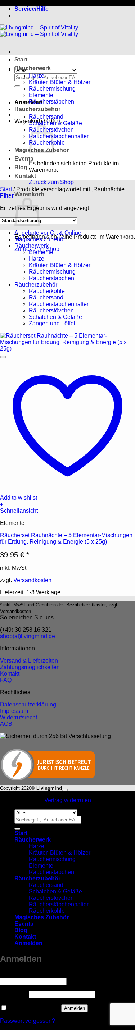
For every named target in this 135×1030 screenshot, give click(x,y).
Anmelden (74, 1008)
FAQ (6, 680)
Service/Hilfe (31, 9)
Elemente (41, 95)
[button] (28, 102)
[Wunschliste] (3, 357)
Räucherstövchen (51, 310)
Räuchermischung (52, 89)
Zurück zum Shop (51, 182)
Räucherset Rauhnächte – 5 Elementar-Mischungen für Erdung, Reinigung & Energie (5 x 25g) (66, 538)
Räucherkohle (47, 291)
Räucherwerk (32, 68)
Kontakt (25, 176)
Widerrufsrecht (18, 717)
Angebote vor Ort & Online (47, 233)
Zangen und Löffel (52, 323)
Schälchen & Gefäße (55, 123)
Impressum (14, 711)
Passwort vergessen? (27, 1021)
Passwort (13, 994)
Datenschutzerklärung (28, 704)
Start (20, 59)
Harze (36, 76)
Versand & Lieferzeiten (29, 661)
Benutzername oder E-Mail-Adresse (47, 974)
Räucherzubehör (37, 109)
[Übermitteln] (17, 86)
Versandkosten (32, 580)
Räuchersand (46, 117)
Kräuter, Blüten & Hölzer (59, 82)
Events (23, 159)
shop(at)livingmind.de (27, 636)
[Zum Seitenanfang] (65, 790)
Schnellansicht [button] (19, 511)
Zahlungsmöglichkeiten (30, 667)
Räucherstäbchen (51, 102)
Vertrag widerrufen (67, 800)
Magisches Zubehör (39, 239)
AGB (6, 724)
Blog (20, 167)
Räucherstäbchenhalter (59, 136)
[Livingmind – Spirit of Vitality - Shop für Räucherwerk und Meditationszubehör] (39, 30)
